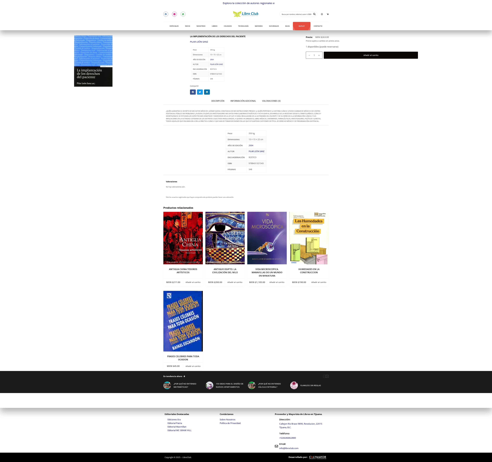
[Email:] (276, 446)
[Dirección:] (276, 423)
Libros (214, 26)
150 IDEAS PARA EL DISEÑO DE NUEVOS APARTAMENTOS (229, 385)
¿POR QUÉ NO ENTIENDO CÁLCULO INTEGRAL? (269, 385)
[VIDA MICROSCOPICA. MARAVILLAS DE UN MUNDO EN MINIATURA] (267, 238)
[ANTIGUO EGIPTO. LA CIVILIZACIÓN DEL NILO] (225, 238)
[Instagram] (174, 14)
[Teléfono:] (276, 435)
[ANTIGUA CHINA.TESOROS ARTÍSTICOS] (183, 238)
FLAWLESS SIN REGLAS (310, 385)
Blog (287, 26)
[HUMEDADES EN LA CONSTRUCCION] (309, 238)
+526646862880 (287, 437)
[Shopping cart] (328, 14)
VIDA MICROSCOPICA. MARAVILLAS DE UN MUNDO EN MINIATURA (267, 272)
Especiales (174, 26)
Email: (282, 444)
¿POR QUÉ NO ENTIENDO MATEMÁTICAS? (185, 385)
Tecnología (243, 26)
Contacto (318, 26)
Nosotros (201, 26)
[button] (193, 92)
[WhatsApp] (183, 14)
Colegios (228, 26)
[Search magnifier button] (314, 14)
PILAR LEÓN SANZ (199, 41)
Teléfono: (284, 433)
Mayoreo (259, 26)
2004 (212, 59)
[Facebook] (165, 14)
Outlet (302, 26)
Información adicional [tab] (243, 100)
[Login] (322, 14)
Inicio (187, 26)
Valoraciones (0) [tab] (271, 100)
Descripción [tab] (217, 100)
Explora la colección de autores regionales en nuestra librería (225, 3)
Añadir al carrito (370, 55)
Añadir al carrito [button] (193, 282)
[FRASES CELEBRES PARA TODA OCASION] (183, 321)
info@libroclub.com (289, 448)
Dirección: (284, 419)
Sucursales (274, 26)
